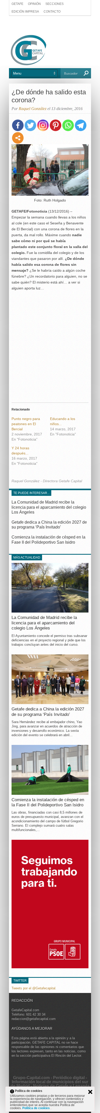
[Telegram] (80, 125)
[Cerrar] (90, 1092)
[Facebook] (18, 125)
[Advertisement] (50, 25)
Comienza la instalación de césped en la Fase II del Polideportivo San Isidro (48, 802)
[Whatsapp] (68, 125)
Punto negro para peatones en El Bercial (26, 424)
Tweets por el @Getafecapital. (34, 988)
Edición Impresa (25, 11)
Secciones (54, 4)
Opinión (34, 4)
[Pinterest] (55, 125)
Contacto (52, 11)
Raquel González (32, 108)
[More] (18, 138)
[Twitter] (30, 125)
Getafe (17, 4)
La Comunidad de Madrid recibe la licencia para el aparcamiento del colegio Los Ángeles (49, 507)
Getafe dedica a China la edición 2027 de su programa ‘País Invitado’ (48, 712)
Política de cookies (36, 1108)
